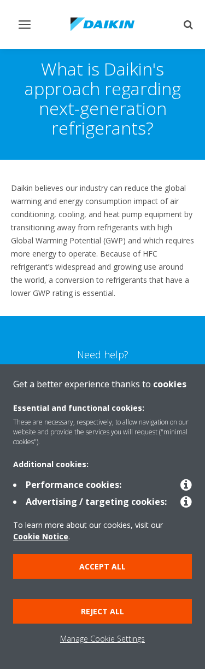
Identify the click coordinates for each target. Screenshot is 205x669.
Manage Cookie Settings (102, 638)
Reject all (102, 611)
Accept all (102, 566)
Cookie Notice (40, 536)
